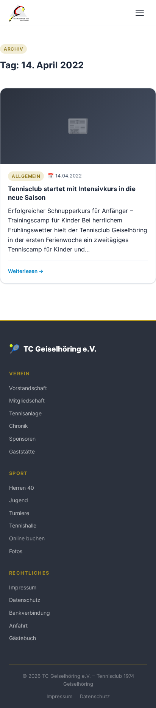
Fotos (15, 551)
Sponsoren (22, 438)
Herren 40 (21, 487)
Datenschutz (25, 600)
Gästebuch (22, 638)
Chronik (18, 426)
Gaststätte (22, 451)
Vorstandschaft (28, 388)
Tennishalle (22, 525)
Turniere (19, 513)
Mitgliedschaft (27, 400)
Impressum (22, 587)
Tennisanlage (25, 413)
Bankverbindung (29, 612)
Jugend (18, 500)
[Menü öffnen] (140, 13)
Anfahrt (18, 625)
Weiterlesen (23, 271)
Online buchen (27, 538)
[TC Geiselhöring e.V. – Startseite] (19, 13)
